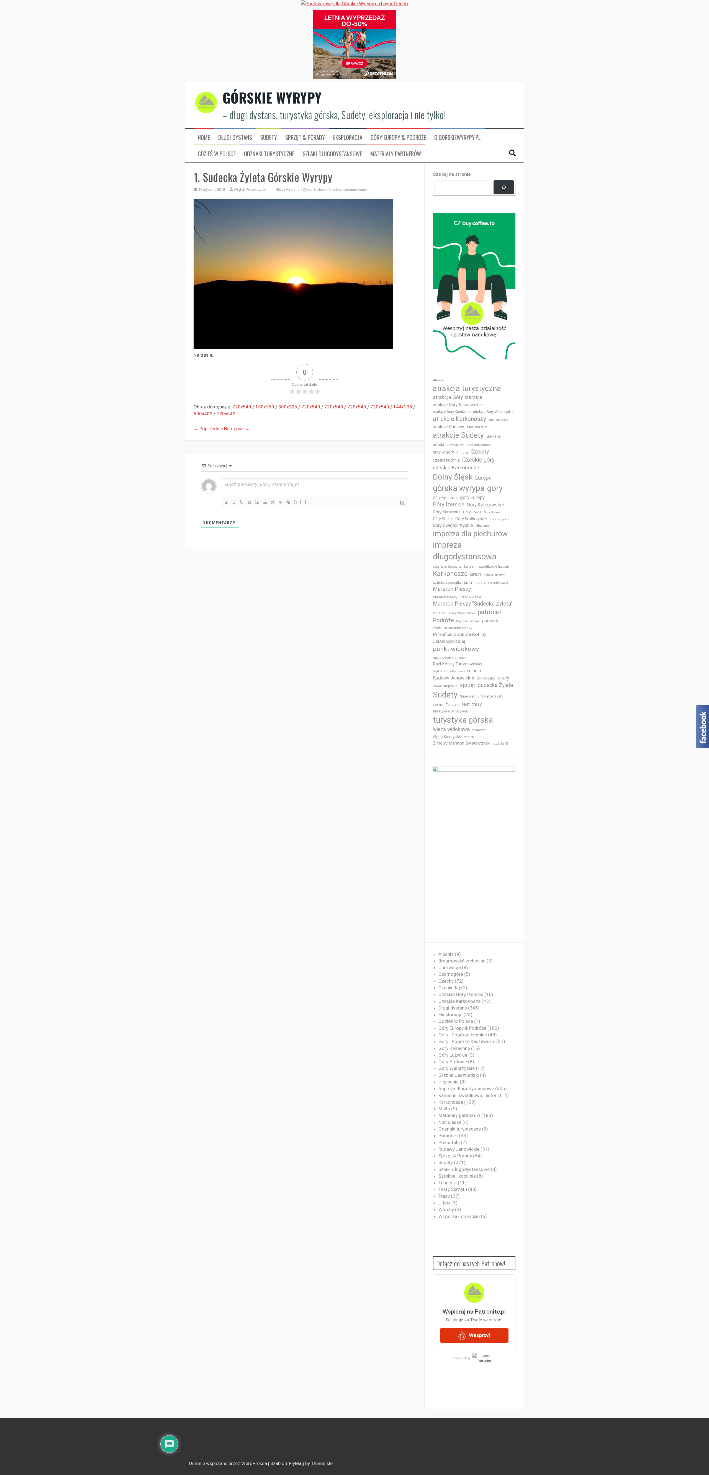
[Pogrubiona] (226, 502)
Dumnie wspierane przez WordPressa (228, 1463)
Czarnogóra (450, 974)
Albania (438, 380)
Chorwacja (449, 967)
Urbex (444, 1203)
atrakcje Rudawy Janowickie (460, 426)
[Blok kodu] (280, 502)
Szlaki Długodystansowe (332, 154)
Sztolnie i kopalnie (457, 1176)
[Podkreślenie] (242, 502)
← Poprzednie (208, 428)
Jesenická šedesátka (447, 566)
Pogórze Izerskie (468, 621)
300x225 (287, 407)
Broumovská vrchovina (461, 961)
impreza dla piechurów (470, 533)
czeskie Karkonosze (456, 468)
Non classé (449, 1122)
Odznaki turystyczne (269, 154)
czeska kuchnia (446, 460)
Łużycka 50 (500, 743)
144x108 (402, 407)
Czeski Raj (449, 987)
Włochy (446, 1209)
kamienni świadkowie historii (486, 566)
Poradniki (448, 1135)
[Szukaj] (504, 187)
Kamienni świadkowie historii (468, 1095)
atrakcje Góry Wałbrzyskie (493, 412)
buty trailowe (455, 445)
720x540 (241, 407)
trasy (477, 704)
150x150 (264, 407)
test (466, 704)
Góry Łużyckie (499, 519)
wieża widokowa (451, 729)
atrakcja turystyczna (467, 388)
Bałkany (493, 436)
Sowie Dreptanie (445, 686)
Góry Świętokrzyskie (453, 525)
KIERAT (475, 575)
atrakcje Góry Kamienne (452, 412)
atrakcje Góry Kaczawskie (457, 404)
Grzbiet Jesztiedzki (458, 1075)
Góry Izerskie (448, 504)
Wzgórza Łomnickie (459, 1216)
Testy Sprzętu (452, 1189)
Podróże (443, 620)
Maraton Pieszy (452, 589)
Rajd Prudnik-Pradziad (449, 671)
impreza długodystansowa (464, 550)
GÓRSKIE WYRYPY (272, 97)
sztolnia (438, 705)
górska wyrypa (459, 488)
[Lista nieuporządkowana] (265, 502)
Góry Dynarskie (445, 497)
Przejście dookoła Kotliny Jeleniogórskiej (459, 638)
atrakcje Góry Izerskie (457, 397)
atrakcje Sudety (458, 435)
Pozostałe (449, 1142)
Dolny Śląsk (452, 477)
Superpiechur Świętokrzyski (481, 696)
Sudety (268, 137)
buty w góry (443, 452)
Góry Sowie (472, 512)
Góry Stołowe (492, 512)
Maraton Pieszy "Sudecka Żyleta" (472, 604)
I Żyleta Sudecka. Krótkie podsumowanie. (334, 189)
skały (503, 678)
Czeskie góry (478, 459)
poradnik (490, 620)
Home (204, 137)
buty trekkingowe (479, 445)
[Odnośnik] (288, 502)
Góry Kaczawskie (485, 505)
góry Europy (472, 497)
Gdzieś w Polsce (217, 154)
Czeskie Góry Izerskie (460, 994)
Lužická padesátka (447, 583)
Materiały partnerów (395, 154)
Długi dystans (235, 137)
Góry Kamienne (447, 511)
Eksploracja (347, 137)
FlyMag (296, 1463)
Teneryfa (452, 705)
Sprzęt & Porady (305, 137)
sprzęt (467, 685)
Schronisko (486, 678)
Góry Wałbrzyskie (471, 518)
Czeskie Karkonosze (459, 1001)
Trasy (444, 1196)
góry (495, 488)
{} (295, 502)
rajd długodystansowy (449, 658)
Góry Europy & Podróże (398, 137)
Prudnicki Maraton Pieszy (452, 628)
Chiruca (462, 452)
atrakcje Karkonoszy (459, 418)
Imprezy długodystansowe (466, 1088)
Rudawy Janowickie (453, 678)
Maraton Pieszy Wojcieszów (454, 613)
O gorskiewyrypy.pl (457, 137)
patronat (489, 612)
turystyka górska (463, 720)
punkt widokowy (456, 649)
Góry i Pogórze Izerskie (462, 1035)
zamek (469, 737)
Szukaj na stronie (452, 174)
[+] (303, 502)
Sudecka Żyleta (495, 685)
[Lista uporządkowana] (257, 502)
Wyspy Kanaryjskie (447, 737)
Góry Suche (443, 519)
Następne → (237, 428)
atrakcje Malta (498, 420)
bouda (438, 444)
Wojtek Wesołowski (250, 189)
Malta (468, 583)
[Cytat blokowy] (273, 502)
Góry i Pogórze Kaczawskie (466, 1041)
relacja (474, 670)
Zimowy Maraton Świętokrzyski (461, 743)
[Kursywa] (234, 502)
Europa (483, 478)
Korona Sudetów (494, 575)
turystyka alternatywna (450, 711)
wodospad (479, 730)
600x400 (203, 413)
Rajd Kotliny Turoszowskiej (457, 663)
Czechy (480, 451)
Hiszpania (484, 526)
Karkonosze (450, 574)
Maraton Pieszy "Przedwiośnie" (457, 597)
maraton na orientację (491, 583)
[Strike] (249, 502)
